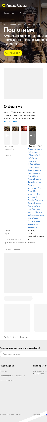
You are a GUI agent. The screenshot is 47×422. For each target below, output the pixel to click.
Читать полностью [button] (12, 121)
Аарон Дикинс (34, 203)
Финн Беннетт (34, 182)
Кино (14, 299)
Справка (3, 333)
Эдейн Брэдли (34, 179)
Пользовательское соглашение (13, 338)
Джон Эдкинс (34, 221)
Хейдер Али (33, 215)
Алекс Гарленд (35, 149)
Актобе (6, 299)
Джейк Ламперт (35, 200)
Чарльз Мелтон (35, 212)
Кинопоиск (17, 249)
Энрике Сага (34, 206)
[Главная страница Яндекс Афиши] (3, 5)
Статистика (37, 376)
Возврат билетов (7, 342)
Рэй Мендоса (34, 152)
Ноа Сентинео (34, 209)
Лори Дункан (34, 176)
